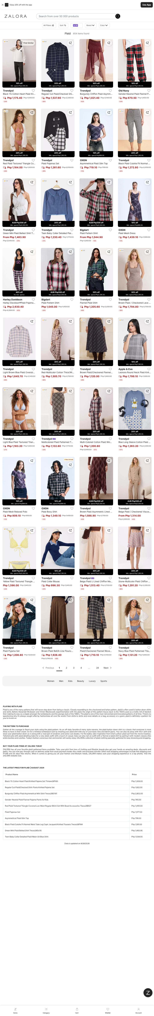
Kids (70, 681)
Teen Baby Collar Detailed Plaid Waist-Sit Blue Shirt (26, 837)
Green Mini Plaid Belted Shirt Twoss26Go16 (23, 830)
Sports (103, 681)
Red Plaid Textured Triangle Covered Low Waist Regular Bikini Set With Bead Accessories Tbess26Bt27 (48, 806)
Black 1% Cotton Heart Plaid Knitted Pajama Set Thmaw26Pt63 (31, 781)
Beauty (80, 681)
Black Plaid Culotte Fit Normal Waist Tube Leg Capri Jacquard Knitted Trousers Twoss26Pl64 (44, 824)
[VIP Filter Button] (77, 25)
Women (50, 681)
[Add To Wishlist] (33, 90)
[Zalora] (15, 16)
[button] (77, 5)
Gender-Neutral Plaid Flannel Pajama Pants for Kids (26, 800)
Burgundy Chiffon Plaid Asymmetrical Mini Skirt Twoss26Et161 (31, 793)
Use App (146, 4)
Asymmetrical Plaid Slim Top (17, 818)
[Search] (117, 16)
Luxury (92, 681)
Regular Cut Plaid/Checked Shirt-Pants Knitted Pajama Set (29, 787)
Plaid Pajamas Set (12, 812)
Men (61, 681)
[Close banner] (2, 4)
